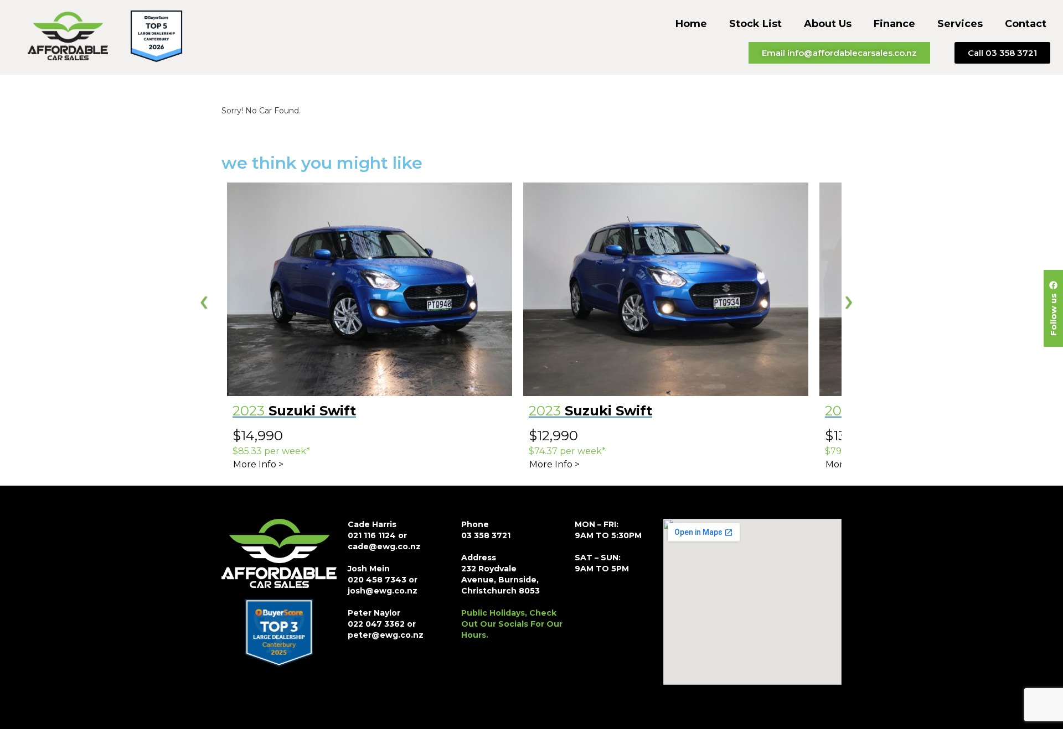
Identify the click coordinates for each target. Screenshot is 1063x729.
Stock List (755, 24)
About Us (828, 24)
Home (691, 24)
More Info (254, 464)
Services (960, 24)
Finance (894, 24)
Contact (1025, 24)
